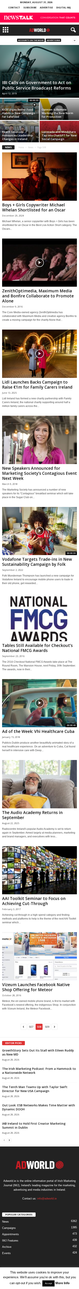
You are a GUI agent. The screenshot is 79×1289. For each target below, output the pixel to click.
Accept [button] (48, 1283)
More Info (62, 1283)
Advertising (53, 40)
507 (31, 1026)
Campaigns (9, 1228)
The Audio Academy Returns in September (32, 815)
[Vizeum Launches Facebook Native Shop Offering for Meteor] (39, 956)
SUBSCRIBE (29, 7)
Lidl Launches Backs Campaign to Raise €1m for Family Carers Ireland (37, 384)
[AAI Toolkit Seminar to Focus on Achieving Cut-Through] (39, 870)
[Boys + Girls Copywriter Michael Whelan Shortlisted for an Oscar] (39, 176)
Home (21, 147)
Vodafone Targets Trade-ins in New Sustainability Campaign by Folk (37, 562)
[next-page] (9, 1140)
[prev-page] (4, 1140)
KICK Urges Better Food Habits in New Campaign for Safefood (18, 113)
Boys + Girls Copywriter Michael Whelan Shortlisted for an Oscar (34, 207)
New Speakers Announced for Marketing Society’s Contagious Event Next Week (39, 473)
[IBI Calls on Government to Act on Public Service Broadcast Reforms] (39, 71)
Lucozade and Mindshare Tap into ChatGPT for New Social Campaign (59, 135)
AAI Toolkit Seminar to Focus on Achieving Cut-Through (34, 901)
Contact (14, 7)
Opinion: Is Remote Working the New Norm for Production (57, 113)
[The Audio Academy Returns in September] (39, 784)
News (30, 147)
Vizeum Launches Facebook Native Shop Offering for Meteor (36, 987)
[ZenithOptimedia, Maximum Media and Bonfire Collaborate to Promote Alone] (39, 263)
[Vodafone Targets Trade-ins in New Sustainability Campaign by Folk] (39, 531)
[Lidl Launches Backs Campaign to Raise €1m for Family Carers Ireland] (39, 354)
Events (6, 1253)
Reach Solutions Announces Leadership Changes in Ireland (17, 135)
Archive (6, 1246)
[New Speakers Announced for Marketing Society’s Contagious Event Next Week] (39, 440)
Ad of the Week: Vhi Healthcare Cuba (38, 731)
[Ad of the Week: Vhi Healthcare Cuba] (39, 703)
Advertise (46, 7)
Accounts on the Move (31, 40)
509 (47, 1026)
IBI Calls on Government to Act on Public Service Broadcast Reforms (37, 85)
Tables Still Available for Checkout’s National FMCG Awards (37, 648)
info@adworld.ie (47, 1198)
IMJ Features (10, 1240)
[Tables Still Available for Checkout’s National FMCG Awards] (39, 617)
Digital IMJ (63, 7)
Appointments (10, 1234)
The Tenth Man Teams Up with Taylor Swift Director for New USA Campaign (34, 1089)
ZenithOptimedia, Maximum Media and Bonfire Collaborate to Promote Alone (38, 296)
